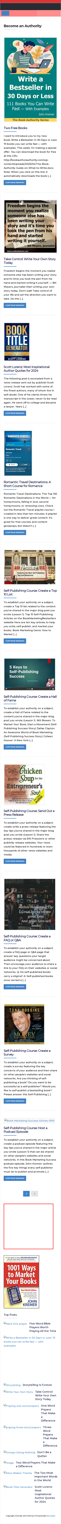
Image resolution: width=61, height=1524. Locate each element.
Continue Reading (14, 182)
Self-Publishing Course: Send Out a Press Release (29, 813)
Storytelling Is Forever (37, 1385)
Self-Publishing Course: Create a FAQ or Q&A (27, 938)
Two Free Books (15, 128)
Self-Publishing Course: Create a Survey (27, 1052)
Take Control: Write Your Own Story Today (30, 261)
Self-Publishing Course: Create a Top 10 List (30, 592)
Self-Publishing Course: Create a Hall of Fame (30, 698)
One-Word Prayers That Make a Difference (48, 1413)
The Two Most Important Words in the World (45, 1476)
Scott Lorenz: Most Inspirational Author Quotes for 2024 (27, 369)
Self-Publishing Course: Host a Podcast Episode (25, 1130)
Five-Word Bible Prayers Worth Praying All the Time (42, 1327)
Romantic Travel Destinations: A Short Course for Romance (27, 484)
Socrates (51, 1516)
